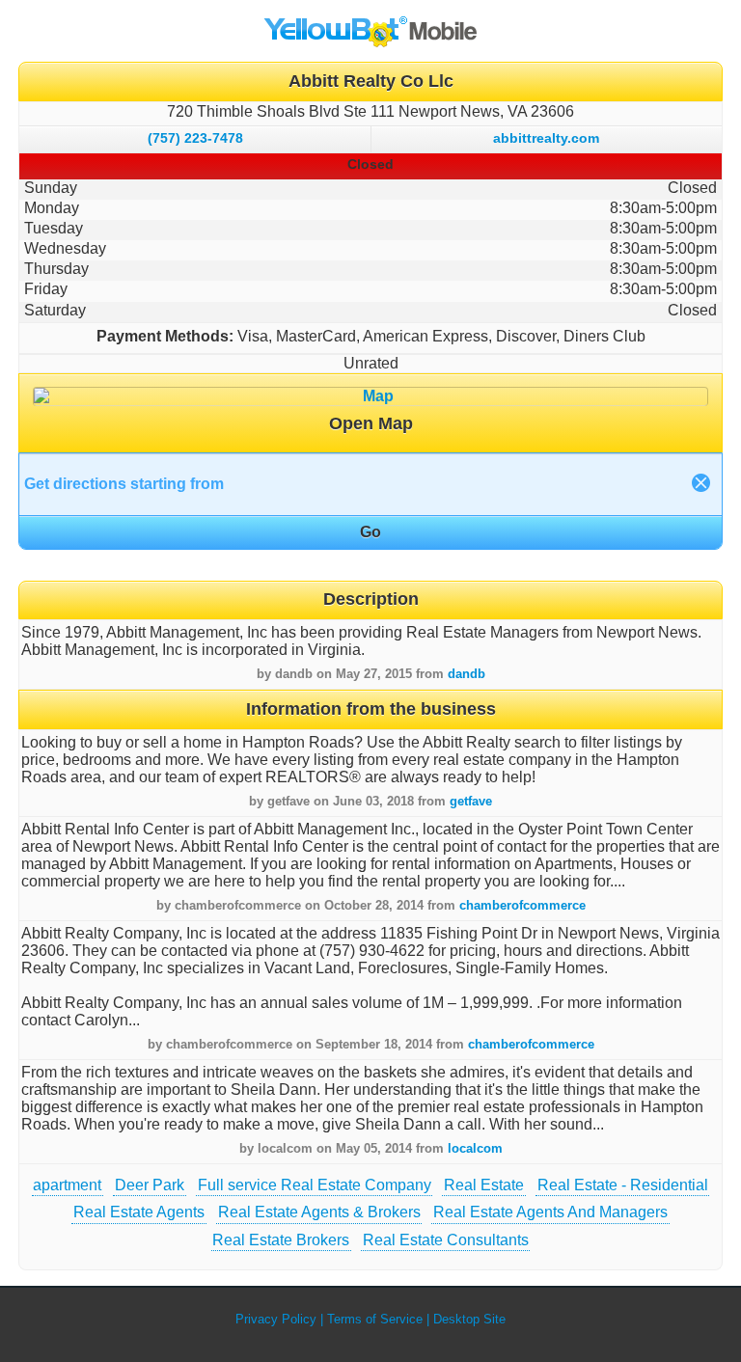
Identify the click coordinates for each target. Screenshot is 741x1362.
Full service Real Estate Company (314, 1185)
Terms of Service (375, 1319)
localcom (475, 1148)
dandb (466, 674)
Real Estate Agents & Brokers (319, 1212)
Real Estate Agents (139, 1212)
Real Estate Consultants (446, 1240)
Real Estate (484, 1185)
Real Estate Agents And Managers (550, 1212)
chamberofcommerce (522, 905)
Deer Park (149, 1185)
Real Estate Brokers (280, 1240)
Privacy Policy (275, 1319)
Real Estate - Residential (622, 1185)
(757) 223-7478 (195, 138)
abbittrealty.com (546, 138)
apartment (67, 1185)
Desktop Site (469, 1319)
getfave (471, 801)
